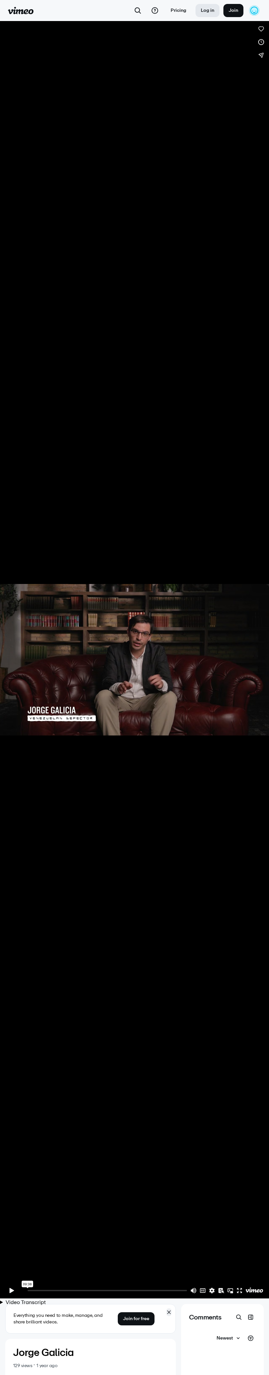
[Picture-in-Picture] (230, 1290)
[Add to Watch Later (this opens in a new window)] (261, 42)
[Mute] (193, 1290)
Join (233, 10)
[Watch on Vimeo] (254, 1290)
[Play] (12, 1290)
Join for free (136, 1318)
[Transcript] (221, 1290)
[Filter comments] (250, 1338)
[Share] (261, 55)
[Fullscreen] (239, 1290)
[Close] (169, 1312)
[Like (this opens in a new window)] (261, 29)
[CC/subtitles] (203, 1290)
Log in (207, 10)
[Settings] (212, 1290)
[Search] (137, 10)
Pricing (178, 10)
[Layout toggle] (250, 1317)
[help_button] (154, 10)
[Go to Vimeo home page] (20, 10)
